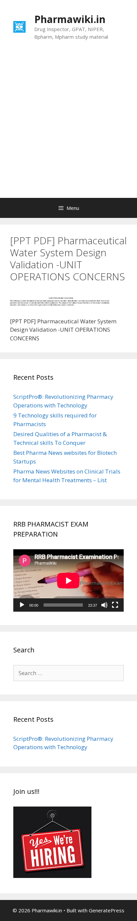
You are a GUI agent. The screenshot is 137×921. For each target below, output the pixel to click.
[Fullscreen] (115, 605)
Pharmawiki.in (69, 19)
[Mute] (104, 605)
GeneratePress (106, 910)
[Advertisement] (68, 126)
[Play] (22, 605)
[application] (68, 580)
